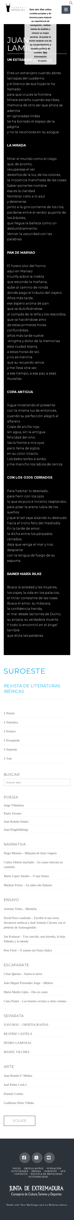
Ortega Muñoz (34, 1168)
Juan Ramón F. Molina (18, 1075)
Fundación (54, 1168)
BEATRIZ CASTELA (18, 1033)
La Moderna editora (56, 1205)
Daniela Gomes (13, 1094)
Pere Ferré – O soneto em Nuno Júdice (28, 950)
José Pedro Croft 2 (15, 1084)
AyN (63, 1171)
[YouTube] (49, 1157)
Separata (11, 749)
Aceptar (42, 60)
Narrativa (12, 722)
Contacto (21, 1174)
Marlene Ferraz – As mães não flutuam (28, 885)
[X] (37, 1157)
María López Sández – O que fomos (26, 876)
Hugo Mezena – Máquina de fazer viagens (30, 853)
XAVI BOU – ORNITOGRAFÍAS (26, 1024)
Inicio (17, 1168)
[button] (71, 4)
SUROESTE (24, 671)
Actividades (19, 1171)
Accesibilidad (38, 1177)
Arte (9, 758)
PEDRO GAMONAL (18, 1043)
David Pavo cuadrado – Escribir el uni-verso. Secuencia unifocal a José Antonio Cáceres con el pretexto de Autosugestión (34, 922)
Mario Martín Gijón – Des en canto (26, 992)
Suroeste (50, 1171)
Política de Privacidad (46, 1174)
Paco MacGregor (30, 1205)
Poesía (10, 713)
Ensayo (11, 731)
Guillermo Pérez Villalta (19, 1103)
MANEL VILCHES (16, 1052)
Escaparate (13, 740)
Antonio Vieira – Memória (20, 909)
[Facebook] (24, 1157)
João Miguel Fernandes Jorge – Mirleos (28, 983)
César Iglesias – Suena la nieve (23, 974)
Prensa (36, 1171)
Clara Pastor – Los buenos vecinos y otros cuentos (35, 1001)
